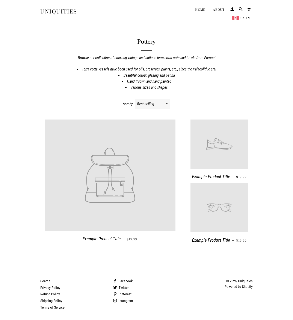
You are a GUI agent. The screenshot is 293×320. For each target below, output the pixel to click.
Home (200, 9)
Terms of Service (52, 307)
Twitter (123, 288)
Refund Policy (50, 294)
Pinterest (124, 294)
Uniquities (58, 11)
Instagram (125, 301)
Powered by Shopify (239, 286)
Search (45, 281)
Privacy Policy (50, 288)
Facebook (125, 281)
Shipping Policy (51, 301)
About (219, 9)
